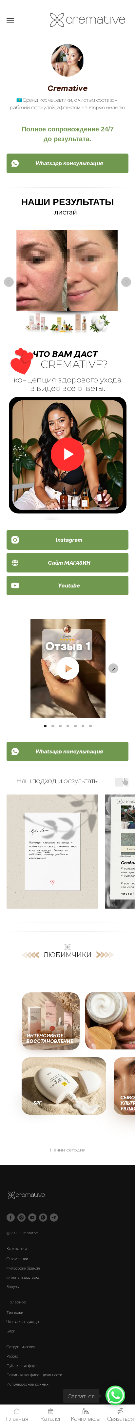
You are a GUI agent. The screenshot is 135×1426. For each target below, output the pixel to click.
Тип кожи (15, 1312)
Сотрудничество (21, 1346)
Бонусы (13, 1286)
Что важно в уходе (23, 1321)
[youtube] (32, 1217)
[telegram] (54, 1217)
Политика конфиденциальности (34, 1374)
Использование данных (27, 1384)
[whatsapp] (43, 1217)
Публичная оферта (23, 1365)
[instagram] (21, 1217)
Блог (11, 1331)
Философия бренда (23, 1268)
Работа (12, 1356)
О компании (17, 1258)
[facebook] (11, 1217)
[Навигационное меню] (10, 20)
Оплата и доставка (23, 1277)
